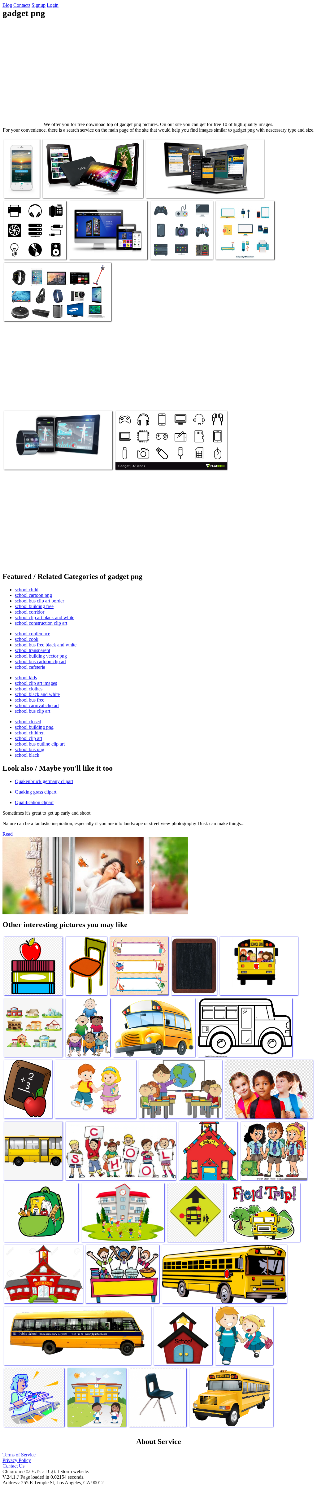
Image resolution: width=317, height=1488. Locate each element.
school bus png (29, 749)
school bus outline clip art (40, 743)
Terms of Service (19, 1454)
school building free (34, 606)
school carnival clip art (37, 705)
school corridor (29, 612)
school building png (34, 727)
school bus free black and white (45, 644)
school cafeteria (30, 667)
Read (7, 834)
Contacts (21, 5)
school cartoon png (33, 595)
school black (27, 755)
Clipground (31, 1469)
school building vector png (41, 656)
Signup (39, 5)
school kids (26, 677)
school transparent (32, 650)
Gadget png (16, 189)
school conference (32, 633)
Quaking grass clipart (35, 791)
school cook (26, 639)
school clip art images (36, 683)
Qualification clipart (34, 802)
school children (30, 732)
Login (53, 5)
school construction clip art (41, 623)
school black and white (37, 694)
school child (26, 589)
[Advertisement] (158, 70)
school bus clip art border (39, 600)
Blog (7, 5)
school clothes (28, 688)
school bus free (29, 699)
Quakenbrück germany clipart (44, 781)
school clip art (28, 738)
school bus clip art (32, 711)
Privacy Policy (16, 1460)
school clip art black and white (44, 617)
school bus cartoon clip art (40, 661)
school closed (28, 721)
